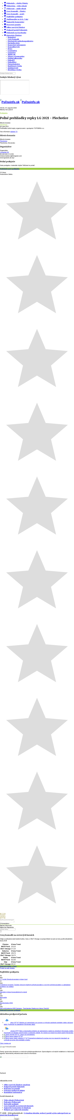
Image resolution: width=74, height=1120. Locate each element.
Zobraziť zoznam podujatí (10, 1010)
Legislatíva (12, 51)
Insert (16, 1119)
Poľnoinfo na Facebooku (15, 33)
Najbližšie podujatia (13, 17)
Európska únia (14, 43)
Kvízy (10, 49)
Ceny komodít (13, 39)
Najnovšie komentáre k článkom (17, 1108)
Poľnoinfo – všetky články (16, 3)
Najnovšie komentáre (14, 22)
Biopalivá (12, 37)
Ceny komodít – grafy (14, 14)
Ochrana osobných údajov (14, 1090)
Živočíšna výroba (14, 70)
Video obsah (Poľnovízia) (14, 1100)
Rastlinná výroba (15, 66)
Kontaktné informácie (13, 1092)
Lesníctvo (12, 53)
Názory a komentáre (16, 56)
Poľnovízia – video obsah (15, 6)
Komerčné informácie (17, 45)
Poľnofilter (12, 62)
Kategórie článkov (13, 35)
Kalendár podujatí (11, 1104)
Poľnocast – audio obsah (15, 9)
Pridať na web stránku (7, 968)
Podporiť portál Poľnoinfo (15, 30)
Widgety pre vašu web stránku (16, 1110)
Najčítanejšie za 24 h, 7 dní (16, 19)
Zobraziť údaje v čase (8, 966)
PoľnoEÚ (11, 60)
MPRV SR (11, 54)
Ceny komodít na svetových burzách (18, 1106)
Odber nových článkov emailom (17, 1085)
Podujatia (4, 113)
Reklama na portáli (12, 1089)
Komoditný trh (14, 47)
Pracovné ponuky (12, 25)
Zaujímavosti (13, 68)
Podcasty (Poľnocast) (12, 1102)
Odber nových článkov (14, 27)
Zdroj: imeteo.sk (5, 1043)
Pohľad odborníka (15, 58)
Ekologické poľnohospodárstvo (20, 41)
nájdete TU (13, 132)
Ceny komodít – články (15, 11)
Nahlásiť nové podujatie (9, 169)
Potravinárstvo (14, 64)
